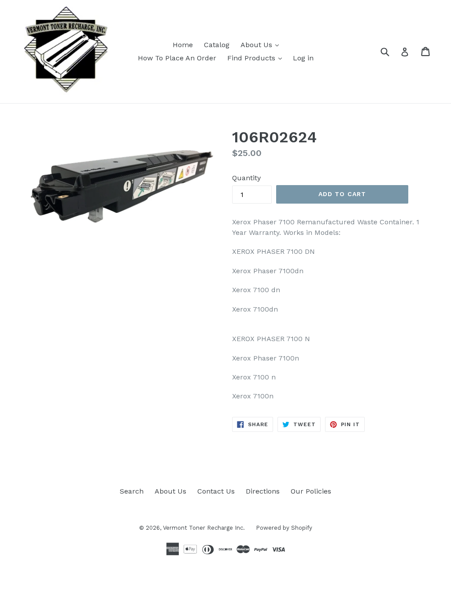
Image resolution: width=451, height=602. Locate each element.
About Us (257, 45)
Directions (263, 491)
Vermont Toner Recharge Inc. (204, 527)
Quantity (246, 178)
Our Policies (311, 491)
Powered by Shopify (284, 527)
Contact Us (216, 491)
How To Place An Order (177, 58)
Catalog (216, 45)
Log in (303, 58)
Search (132, 491)
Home (183, 45)
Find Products (252, 58)
